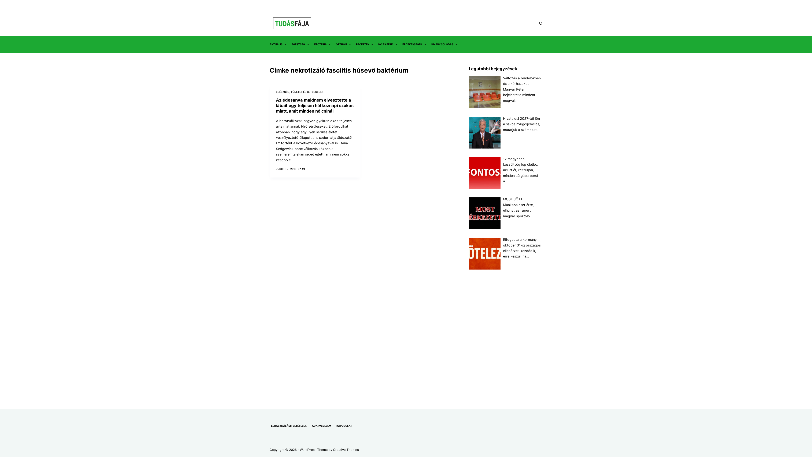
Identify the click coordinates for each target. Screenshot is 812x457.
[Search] (540, 23)
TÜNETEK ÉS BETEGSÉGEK (307, 92)
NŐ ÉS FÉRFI (385, 44)
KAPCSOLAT (344, 425)
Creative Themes (346, 450)
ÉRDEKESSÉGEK (412, 44)
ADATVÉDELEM (321, 425)
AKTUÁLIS (276, 44)
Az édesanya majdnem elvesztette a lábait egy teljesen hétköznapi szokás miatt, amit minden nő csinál (315, 106)
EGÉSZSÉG (298, 44)
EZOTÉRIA (320, 44)
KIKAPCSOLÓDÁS (442, 44)
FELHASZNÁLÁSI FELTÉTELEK (288, 425)
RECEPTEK (362, 44)
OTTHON (341, 44)
